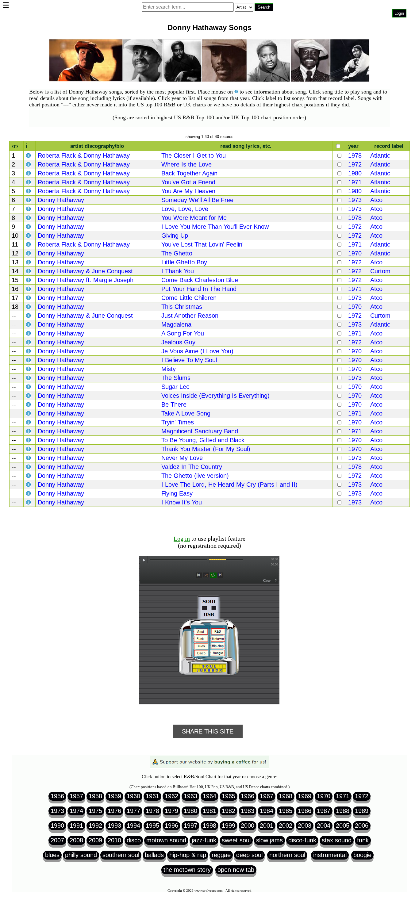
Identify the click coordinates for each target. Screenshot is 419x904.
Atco (376, 200)
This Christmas (181, 306)
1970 (355, 253)
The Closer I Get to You (193, 155)
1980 (355, 173)
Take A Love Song (185, 413)
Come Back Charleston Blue (199, 280)
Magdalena (176, 324)
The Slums (175, 377)
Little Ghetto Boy (184, 262)
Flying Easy (177, 493)
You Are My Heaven (188, 191)
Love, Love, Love (184, 208)
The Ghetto (176, 253)
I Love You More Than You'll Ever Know (215, 226)
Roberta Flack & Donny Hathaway (84, 155)
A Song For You (182, 333)
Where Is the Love (186, 164)
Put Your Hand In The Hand (198, 288)
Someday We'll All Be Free (197, 200)
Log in (182, 538)
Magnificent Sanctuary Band (199, 431)
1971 (355, 182)
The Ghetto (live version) (195, 475)
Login (399, 13)
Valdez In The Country (191, 466)
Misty (168, 369)
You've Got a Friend (188, 182)
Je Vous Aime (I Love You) (197, 351)
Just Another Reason (189, 315)
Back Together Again (189, 173)
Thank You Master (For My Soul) (205, 449)
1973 (355, 200)
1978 (355, 155)
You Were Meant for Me (194, 217)
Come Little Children (189, 297)
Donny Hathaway (61, 200)
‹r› (15, 146)
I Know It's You (181, 502)
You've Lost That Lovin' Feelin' (202, 244)
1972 (355, 164)
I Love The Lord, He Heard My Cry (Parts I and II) (229, 484)
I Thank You (177, 271)
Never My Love (182, 457)
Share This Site (207, 731)
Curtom (380, 271)
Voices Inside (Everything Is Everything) (215, 395)
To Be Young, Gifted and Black (202, 440)
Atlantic (380, 155)
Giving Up (174, 235)
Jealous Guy (178, 342)
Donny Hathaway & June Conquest (85, 271)
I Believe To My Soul (189, 360)
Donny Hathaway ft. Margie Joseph (85, 280)
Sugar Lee (175, 386)
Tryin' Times (177, 422)
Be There (173, 404)
